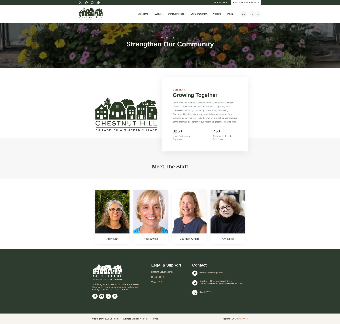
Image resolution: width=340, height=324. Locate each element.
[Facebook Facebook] (86, 2)
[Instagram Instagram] (92, 2)
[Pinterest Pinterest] (98, 2)
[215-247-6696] (194, 292)
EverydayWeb (241, 318)
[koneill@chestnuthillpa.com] (194, 273)
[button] (89, 215)
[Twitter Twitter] (80, 2)
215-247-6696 (206, 292)
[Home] (91, 14)
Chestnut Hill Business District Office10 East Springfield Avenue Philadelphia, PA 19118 (221, 282)
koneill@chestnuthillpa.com (211, 273)
